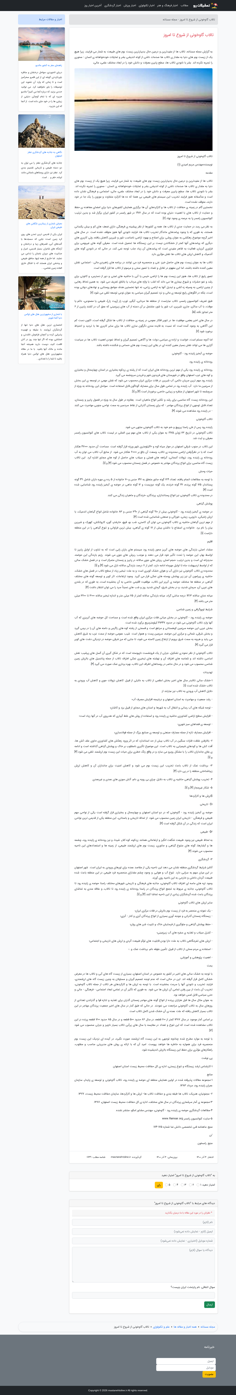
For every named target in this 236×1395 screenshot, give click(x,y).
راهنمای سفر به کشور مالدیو (49, 65)
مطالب (184, 5)
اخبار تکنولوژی (146, 5)
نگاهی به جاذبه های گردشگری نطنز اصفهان (45, 154)
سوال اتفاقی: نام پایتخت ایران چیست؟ (193, 1287)
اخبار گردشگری (112, 5)
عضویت (209, 1374)
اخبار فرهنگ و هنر (167, 5)
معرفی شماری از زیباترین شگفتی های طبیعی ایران (44, 225)
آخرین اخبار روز (93, 5)
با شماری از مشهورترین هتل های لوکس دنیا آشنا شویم (43, 316)
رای (159, 1185)
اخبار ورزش (130, 5)
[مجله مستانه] (205, 5)
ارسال (209, 1304)
